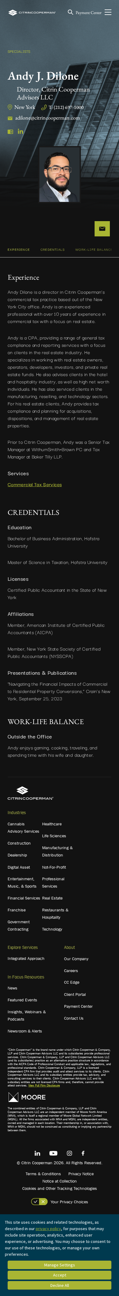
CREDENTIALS (53, 249)
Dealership (17, 855)
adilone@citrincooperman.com (47, 117)
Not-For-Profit (54, 867)
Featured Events (22, 999)
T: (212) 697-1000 (66, 107)
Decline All (59, 1285)
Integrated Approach (26, 958)
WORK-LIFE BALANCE (94, 249)
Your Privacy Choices (69, 1201)
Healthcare (52, 823)
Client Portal (75, 994)
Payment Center (89, 12)
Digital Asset (19, 867)
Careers (71, 970)
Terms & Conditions (43, 1173)
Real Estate (52, 898)
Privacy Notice (81, 1173)
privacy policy (48, 1228)
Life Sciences (54, 835)
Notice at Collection (59, 1181)
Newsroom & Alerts (25, 1031)
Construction (19, 843)
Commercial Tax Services (35, 484)
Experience (19, 249)
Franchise (17, 909)
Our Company (76, 958)
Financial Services (24, 898)
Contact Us (74, 1018)
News (12, 987)
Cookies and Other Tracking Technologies (59, 1188)
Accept (59, 1275)
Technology (52, 929)
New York (24, 106)
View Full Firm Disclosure (44, 1085)
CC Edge (71, 982)
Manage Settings (59, 1265)
